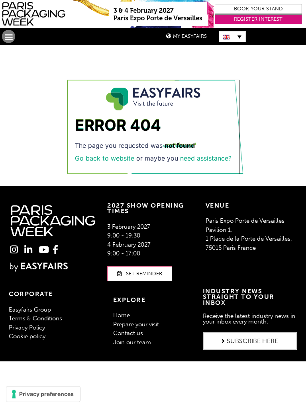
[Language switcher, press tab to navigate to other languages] (232, 36)
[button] (258, 9)
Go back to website (104, 158)
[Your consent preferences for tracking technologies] (43, 394)
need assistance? (205, 158)
